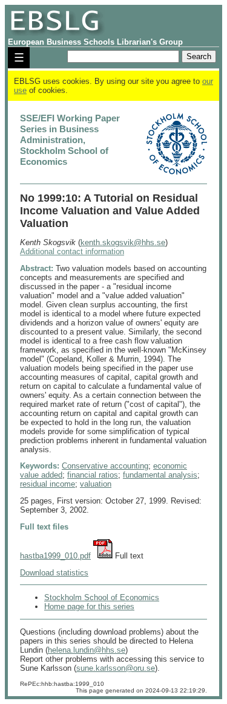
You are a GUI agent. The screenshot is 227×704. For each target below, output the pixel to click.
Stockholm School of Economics (101, 597)
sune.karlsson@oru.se (115, 668)
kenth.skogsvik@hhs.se (123, 242)
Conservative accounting (105, 465)
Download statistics (54, 572)
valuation (95, 483)
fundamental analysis (160, 474)
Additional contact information (72, 251)
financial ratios (92, 474)
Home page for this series (89, 606)
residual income (47, 483)
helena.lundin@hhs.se (86, 649)
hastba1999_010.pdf (55, 555)
